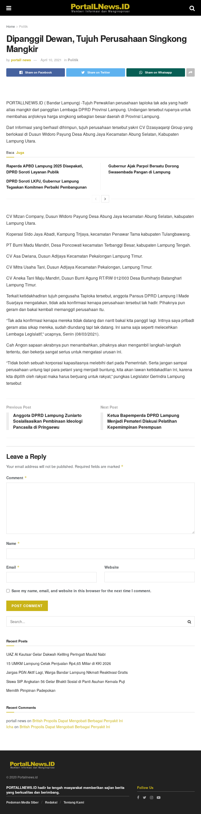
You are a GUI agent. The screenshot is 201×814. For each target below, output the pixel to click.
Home (10, 26)
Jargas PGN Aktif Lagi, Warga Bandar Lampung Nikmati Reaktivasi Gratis (67, 672)
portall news (21, 59)
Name (13, 543)
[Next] (105, 198)
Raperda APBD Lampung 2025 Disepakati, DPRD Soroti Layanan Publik (44, 169)
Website (111, 567)
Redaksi (51, 802)
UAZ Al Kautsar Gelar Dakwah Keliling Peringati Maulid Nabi (55, 654)
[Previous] (96, 198)
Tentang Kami (74, 802)
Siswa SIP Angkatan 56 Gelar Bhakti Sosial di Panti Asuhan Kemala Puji (65, 681)
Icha (9, 726)
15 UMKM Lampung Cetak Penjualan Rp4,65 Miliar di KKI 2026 (58, 663)
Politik (23, 26)
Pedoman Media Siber (22, 802)
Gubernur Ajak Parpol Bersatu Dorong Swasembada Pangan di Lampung (143, 169)
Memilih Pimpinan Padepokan (30, 690)
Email (13, 567)
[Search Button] (189, 621)
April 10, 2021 (51, 59)
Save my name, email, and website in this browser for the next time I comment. (81, 590)
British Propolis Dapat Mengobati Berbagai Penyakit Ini (77, 720)
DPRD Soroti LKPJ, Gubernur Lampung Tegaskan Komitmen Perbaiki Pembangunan (46, 184)
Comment (16, 477)
